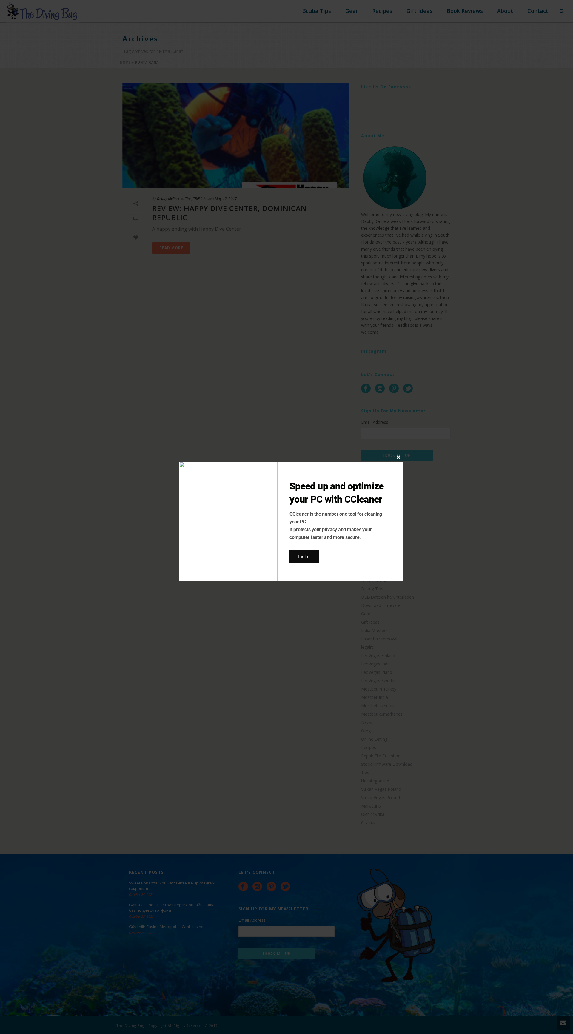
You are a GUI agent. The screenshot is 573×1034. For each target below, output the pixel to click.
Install (304, 557)
